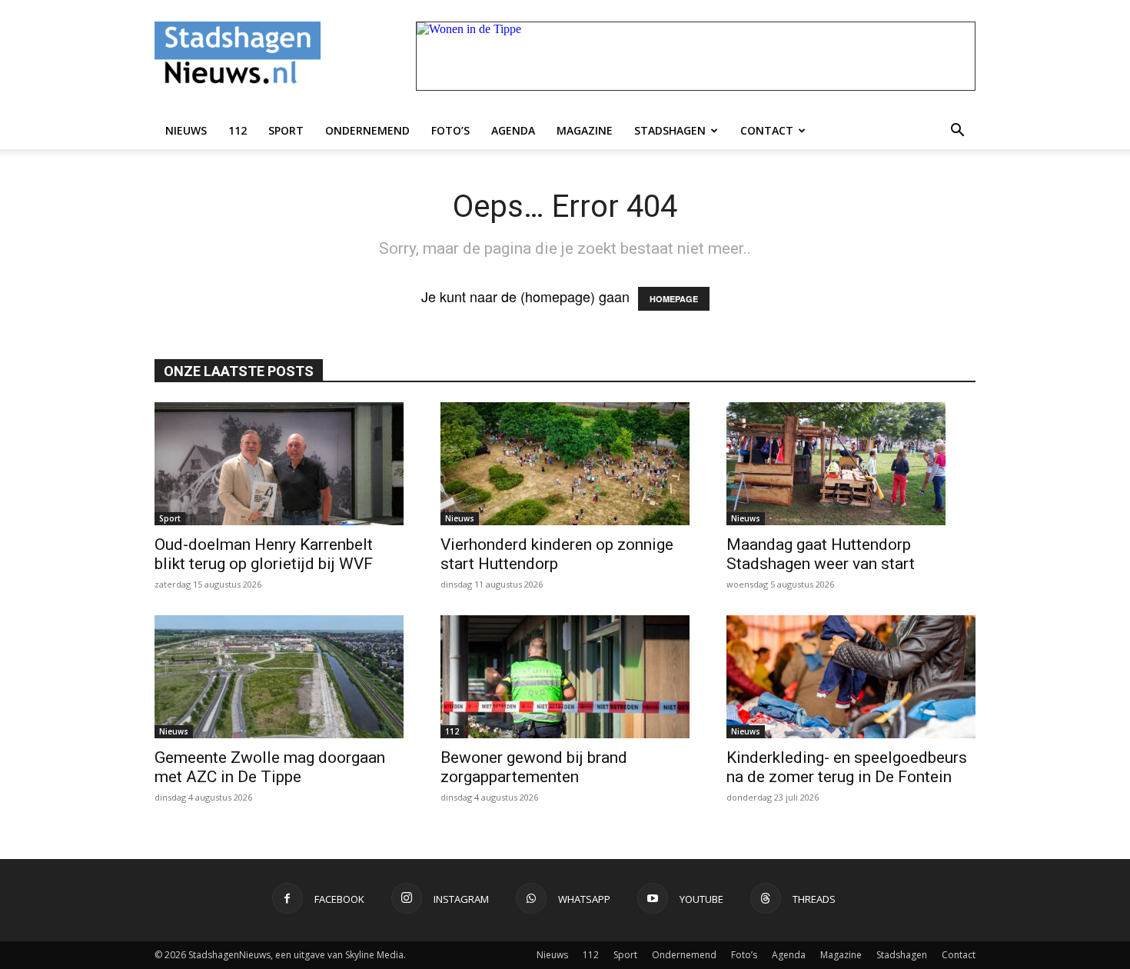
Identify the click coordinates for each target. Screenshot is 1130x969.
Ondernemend (367, 130)
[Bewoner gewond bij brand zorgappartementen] (565, 676)
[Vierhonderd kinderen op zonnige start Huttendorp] (565, 463)
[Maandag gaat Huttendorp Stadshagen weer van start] (850, 463)
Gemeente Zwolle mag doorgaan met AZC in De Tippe (270, 767)
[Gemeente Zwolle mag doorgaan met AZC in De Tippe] (279, 676)
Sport (286, 130)
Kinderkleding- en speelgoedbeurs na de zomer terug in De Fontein (846, 767)
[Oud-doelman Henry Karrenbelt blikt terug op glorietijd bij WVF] (279, 463)
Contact (766, 130)
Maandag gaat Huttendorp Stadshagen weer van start (820, 554)
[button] (957, 131)
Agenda (513, 130)
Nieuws (186, 130)
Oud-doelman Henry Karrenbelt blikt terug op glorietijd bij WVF (264, 554)
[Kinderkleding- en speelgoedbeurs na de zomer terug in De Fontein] (850, 676)
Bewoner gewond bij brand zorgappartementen (533, 767)
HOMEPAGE (674, 299)
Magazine (585, 130)
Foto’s (450, 130)
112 (237, 130)
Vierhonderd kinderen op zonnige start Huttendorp (556, 554)
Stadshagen (670, 130)
